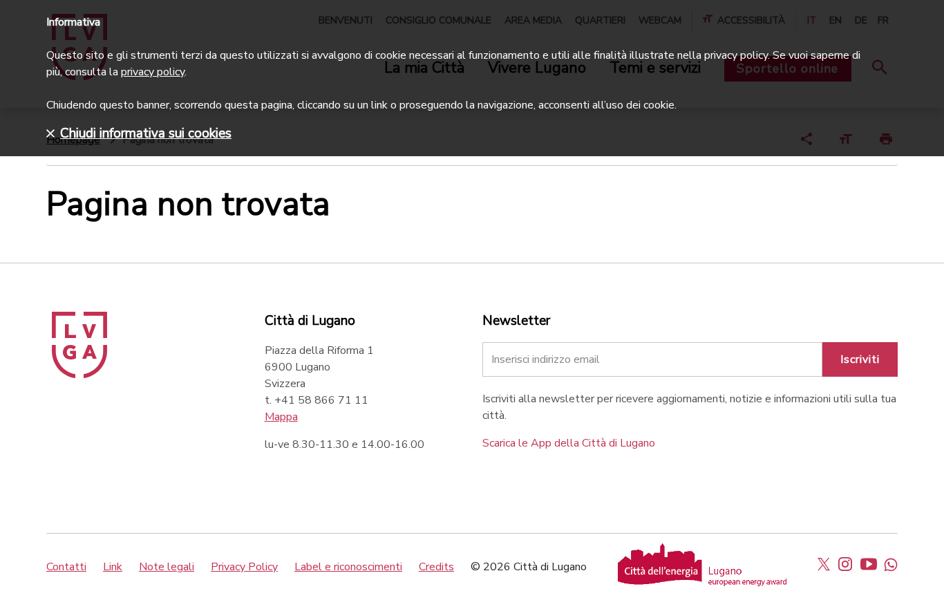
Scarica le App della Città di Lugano (568, 443)
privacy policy (153, 71)
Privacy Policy (244, 566)
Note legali (166, 566)
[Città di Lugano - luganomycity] (824, 564)
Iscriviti (860, 359)
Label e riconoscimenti (348, 566)
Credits (436, 566)
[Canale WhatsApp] (891, 564)
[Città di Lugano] (79, 374)
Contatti (66, 566)
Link (112, 566)
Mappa (281, 416)
